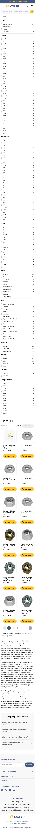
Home (4, 16)
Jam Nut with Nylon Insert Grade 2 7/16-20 (9, 479)
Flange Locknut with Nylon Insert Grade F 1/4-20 (9, 446)
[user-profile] (27, 6)
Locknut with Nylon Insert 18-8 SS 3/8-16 (9, 611)
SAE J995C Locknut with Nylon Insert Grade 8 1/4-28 (26, 578)
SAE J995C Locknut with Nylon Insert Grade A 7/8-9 (9, 578)
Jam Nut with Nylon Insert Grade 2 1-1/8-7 (27, 512)
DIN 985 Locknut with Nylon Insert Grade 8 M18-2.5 (27, 546)
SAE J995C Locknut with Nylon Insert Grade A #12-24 (26, 612)
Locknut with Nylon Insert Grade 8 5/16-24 (9, 546)
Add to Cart (11, 456)
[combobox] (17, 12)
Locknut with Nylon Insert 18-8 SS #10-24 (9, 512)
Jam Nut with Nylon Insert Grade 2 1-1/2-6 (27, 479)
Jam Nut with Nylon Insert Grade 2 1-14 (26, 446)
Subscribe (29, 765)
